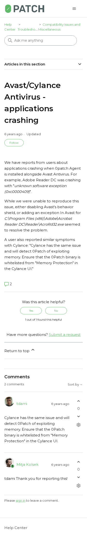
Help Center (15, 527)
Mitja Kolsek (27, 464)
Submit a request (64, 334)
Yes (31, 310)
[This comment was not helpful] (78, 416)
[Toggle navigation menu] (74, 9)
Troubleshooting (31, 29)
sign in (20, 500)
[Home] (24, 8)
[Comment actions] (78, 425)
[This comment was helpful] (78, 401)
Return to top (17, 350)
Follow (14, 142)
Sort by (74, 384)
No (56, 310)
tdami (21, 403)
